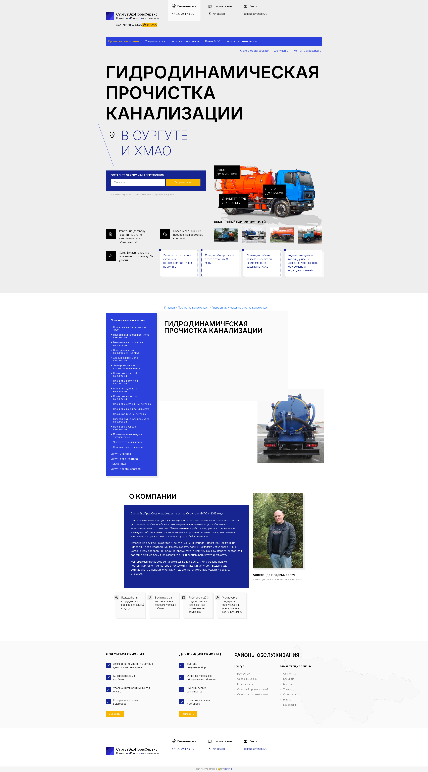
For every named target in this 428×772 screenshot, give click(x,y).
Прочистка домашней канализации (125, 390)
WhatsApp (218, 13)
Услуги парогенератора (242, 41)
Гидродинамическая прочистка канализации (131, 336)
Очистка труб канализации (128, 447)
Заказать (114, 713)
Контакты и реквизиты (308, 50)
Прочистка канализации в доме (131, 408)
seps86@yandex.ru (255, 13)
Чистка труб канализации (127, 442)
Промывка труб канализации (129, 413)
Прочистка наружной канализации (125, 382)
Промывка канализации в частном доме (127, 435)
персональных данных (164, 194)
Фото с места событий (254, 50)
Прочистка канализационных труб (129, 328)
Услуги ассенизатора (185, 41)
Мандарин (227, 769)
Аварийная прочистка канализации (125, 359)
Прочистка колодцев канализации (125, 397)
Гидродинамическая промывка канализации (131, 420)
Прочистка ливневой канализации (125, 374)
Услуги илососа (155, 41)
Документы (281, 50)
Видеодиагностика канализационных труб (126, 351)
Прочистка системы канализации (132, 403)
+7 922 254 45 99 (183, 13)
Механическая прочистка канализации (128, 343)
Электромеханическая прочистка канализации (126, 367)
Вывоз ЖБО (212, 41)
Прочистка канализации (123, 41)
